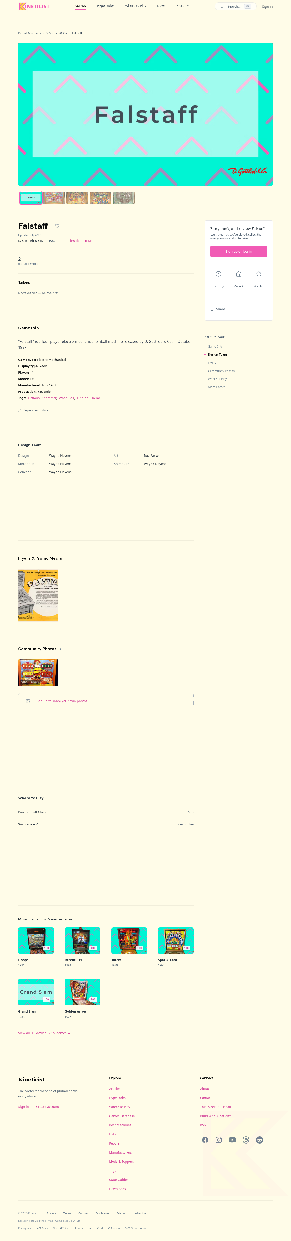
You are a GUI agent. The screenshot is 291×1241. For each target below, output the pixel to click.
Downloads (117, 1189)
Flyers (212, 362)
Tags (112, 1170)
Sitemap (122, 1213)
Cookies (83, 1213)
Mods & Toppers (121, 1161)
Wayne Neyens (60, 455)
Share (220, 309)
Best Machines (120, 1125)
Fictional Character (42, 398)
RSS (203, 1125)
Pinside (74, 241)
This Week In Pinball (215, 1107)
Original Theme (89, 398)
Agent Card (96, 1228)
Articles (114, 1088)
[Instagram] (219, 1140)
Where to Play (135, 5)
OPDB (76, 1220)
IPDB (88, 241)
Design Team (217, 355)
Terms (67, 1213)
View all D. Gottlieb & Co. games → (44, 1033)
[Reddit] (260, 1140)
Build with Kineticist (215, 1116)
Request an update (35, 410)
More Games (216, 387)
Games (80, 5)
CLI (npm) (114, 1228)
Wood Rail (66, 398)
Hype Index (105, 5)
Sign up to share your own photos (61, 701)
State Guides (118, 1180)
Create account (47, 1106)
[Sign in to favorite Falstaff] (57, 226)
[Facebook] (205, 1140)
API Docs (42, 1228)
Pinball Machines (29, 33)
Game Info (215, 346)
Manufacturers (120, 1152)
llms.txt (79, 1228)
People (114, 1143)
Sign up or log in (239, 251)
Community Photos (221, 371)
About (204, 1088)
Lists (112, 1134)
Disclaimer (102, 1213)
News (161, 5)
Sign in (267, 6)
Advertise (140, 1213)
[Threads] (246, 1140)
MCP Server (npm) (135, 1228)
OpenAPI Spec (61, 1228)
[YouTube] (232, 1140)
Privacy (51, 1213)
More (180, 5)
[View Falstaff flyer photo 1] (38, 595)
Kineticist (31, 1079)
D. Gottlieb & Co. (56, 33)
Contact (206, 1098)
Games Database (122, 1116)
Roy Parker (152, 455)
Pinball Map (46, 1220)
